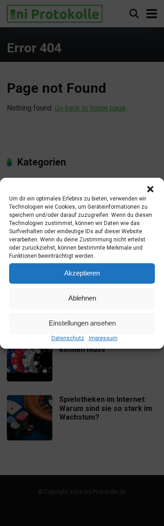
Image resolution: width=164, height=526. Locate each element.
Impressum (103, 338)
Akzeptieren (82, 273)
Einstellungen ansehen (82, 323)
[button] (150, 189)
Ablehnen (82, 298)
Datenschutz (67, 338)
